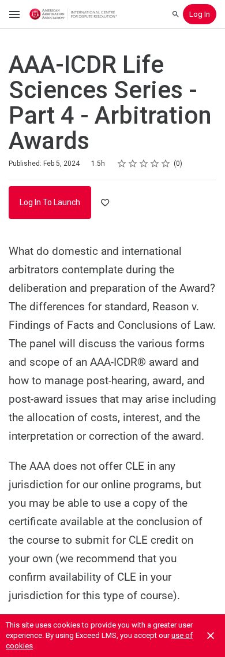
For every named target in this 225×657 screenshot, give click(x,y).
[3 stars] (143, 163)
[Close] (210, 635)
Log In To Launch (50, 202)
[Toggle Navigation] (15, 14)
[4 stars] (154, 163)
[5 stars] (165, 163)
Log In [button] (199, 14)
